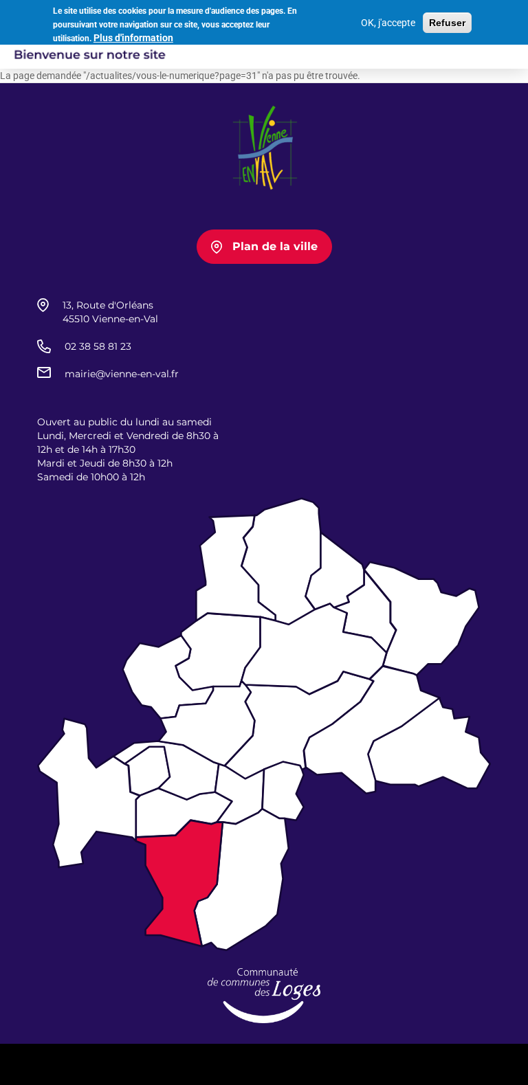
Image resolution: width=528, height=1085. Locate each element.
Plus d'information (133, 37)
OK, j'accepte (388, 22)
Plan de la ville (275, 246)
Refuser (447, 22)
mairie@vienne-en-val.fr (122, 374)
